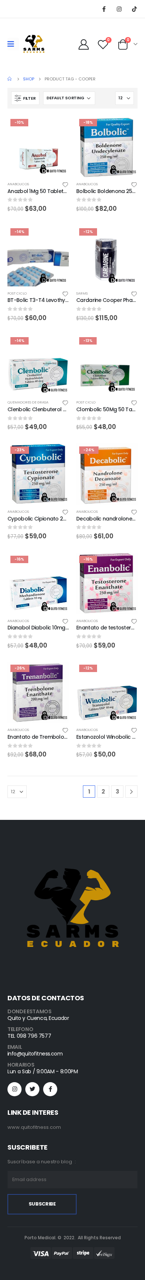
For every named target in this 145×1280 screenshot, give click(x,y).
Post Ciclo (17, 293)
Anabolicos (18, 184)
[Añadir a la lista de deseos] (65, 184)
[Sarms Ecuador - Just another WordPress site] (34, 44)
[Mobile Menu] (13, 44)
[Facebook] (103, 8)
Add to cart (56, 128)
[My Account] (84, 44)
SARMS (82, 293)
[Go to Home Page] (10, 78)
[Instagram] (119, 8)
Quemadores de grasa (27, 402)
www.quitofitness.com (34, 1127)
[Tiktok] (134, 8)
